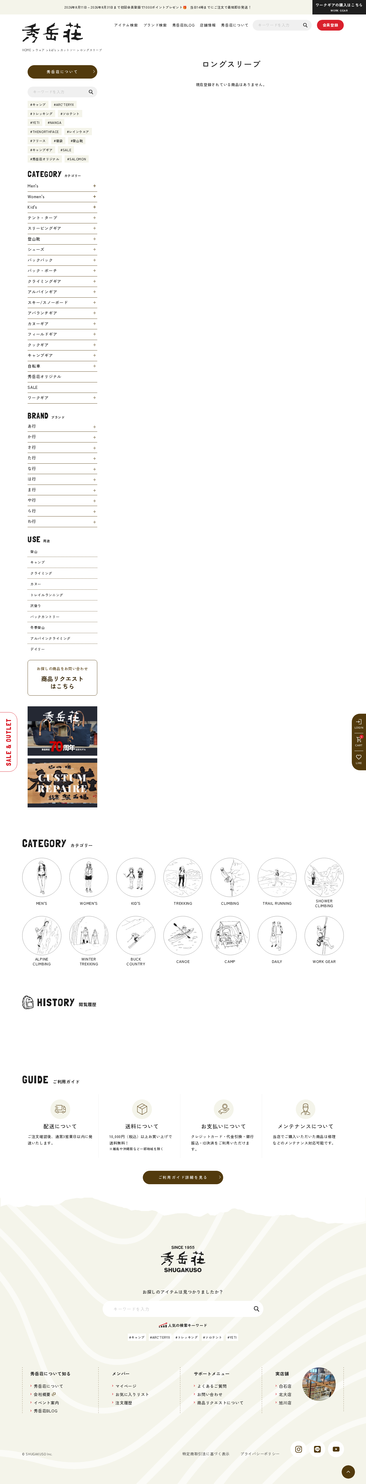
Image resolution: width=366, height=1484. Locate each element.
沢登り (35, 605)
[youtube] (336, 1449)
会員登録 (330, 25)
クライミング (41, 573)
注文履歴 (123, 1402)
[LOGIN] (359, 724)
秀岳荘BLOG (183, 25)
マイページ (126, 1386)
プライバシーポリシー (260, 1453)
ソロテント (71, 113)
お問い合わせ (210, 1394)
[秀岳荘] (52, 33)
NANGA (56, 122)
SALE (67, 149)
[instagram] (298, 1449)
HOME (26, 50)
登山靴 (78, 140)
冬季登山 (37, 627)
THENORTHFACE (45, 131)
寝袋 (59, 140)
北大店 (285, 1394)
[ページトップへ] (348, 1472)
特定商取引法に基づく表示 (206, 1453)
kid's (52, 50)
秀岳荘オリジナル (45, 159)
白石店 (285, 1386)
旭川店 (285, 1402)
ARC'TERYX (65, 104)
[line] (317, 1449)
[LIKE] (359, 760)
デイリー (37, 649)
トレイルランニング (46, 594)
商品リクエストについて (220, 1402)
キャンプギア (42, 149)
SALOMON (77, 159)
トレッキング (42, 113)
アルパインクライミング (50, 638)
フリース (39, 140)
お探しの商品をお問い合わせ (62, 678)
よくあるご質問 (212, 1386)
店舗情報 (208, 25)
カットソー (68, 50)
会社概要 (42, 1394)
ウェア (40, 50)
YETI (36, 122)
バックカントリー (44, 616)
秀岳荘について (235, 25)
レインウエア (79, 131)
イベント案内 (46, 1402)
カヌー (35, 583)
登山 (34, 551)
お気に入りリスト (132, 1394)
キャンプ (39, 104)
